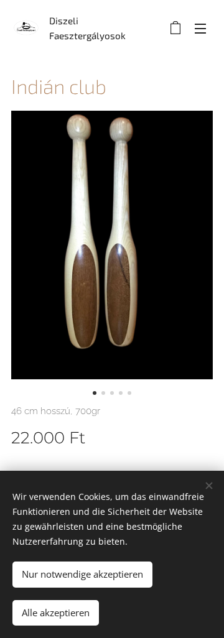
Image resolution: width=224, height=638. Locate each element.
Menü (200, 28)
